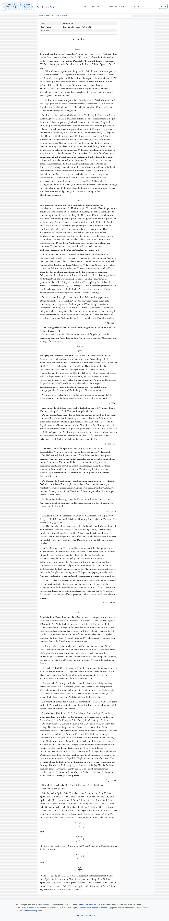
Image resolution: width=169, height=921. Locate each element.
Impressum (90, 915)
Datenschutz (79, 915)
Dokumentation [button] (115, 6)
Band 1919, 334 (52, 15)
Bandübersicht (96, 6)
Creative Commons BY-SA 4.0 (89, 904)
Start (84, 6)
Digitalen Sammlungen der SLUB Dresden (89, 907)
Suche (163, 6)
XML (65, 30)
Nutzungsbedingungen (32, 910)
